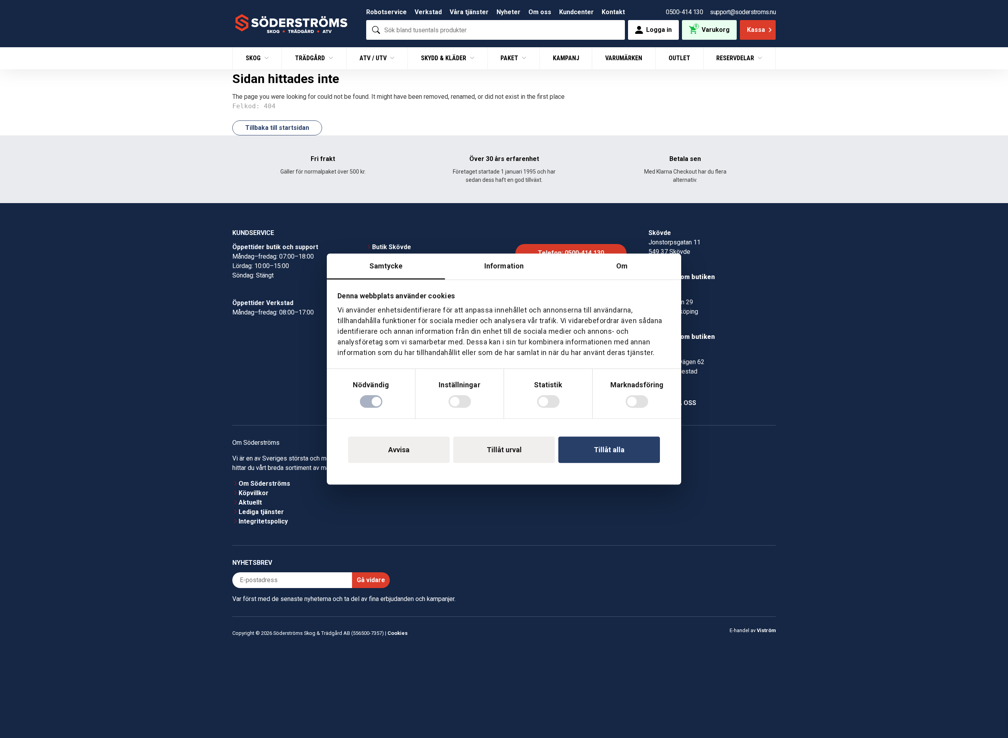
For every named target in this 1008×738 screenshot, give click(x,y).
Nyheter (509, 12)
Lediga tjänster (261, 512)
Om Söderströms (264, 483)
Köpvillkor (254, 493)
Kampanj (566, 58)
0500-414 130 (684, 12)
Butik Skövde (391, 247)
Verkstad (428, 12)
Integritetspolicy (263, 521)
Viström (766, 630)
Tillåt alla (609, 450)
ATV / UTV (373, 58)
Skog (254, 58)
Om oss (539, 12)
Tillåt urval (504, 450)
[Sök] (376, 30)
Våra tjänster (469, 12)
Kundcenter (576, 12)
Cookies (397, 633)
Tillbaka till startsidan (277, 127)
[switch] (459, 401)
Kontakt (613, 12)
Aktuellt (250, 502)
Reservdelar (736, 58)
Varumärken (623, 58)
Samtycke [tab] (386, 266)
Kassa (756, 29)
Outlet (679, 58)
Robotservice (386, 12)
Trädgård (310, 58)
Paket (510, 58)
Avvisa (399, 450)
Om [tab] (622, 266)
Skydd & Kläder (444, 58)
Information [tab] (504, 266)
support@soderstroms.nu (743, 12)
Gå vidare (371, 580)
